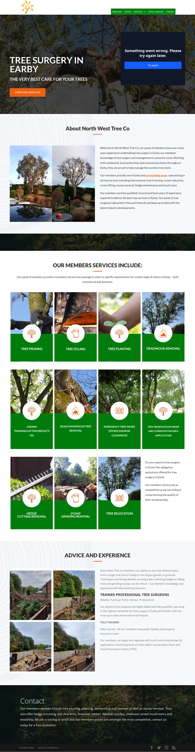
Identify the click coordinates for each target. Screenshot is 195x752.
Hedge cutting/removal (31, 515)
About (128, 11)
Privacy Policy (27, 747)
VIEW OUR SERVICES (27, 92)
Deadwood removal (163, 348)
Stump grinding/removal (75, 515)
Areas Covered (155, 11)
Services (138, 11)
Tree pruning (32, 349)
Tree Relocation (119, 513)
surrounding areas (156, 175)
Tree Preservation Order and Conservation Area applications (163, 431)
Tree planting (119, 349)
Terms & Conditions (48, 747)
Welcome (117, 11)
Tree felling (75, 349)
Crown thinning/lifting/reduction (32, 431)
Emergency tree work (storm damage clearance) (119, 431)
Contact (170, 11)
